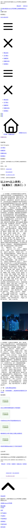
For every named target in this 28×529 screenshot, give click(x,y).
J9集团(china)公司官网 (6, 503)
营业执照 (3, 496)
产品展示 (3, 515)
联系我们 (3, 156)
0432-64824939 (4, 17)
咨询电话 (3, 521)
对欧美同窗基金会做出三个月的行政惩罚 (11, 446)
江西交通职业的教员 (10, 387)
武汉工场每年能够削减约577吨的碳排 (10, 407)
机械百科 (3, 150)
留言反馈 (3, 527)
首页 (2, 510)
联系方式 (25, 6)
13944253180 (9, 169)
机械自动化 (11, 134)
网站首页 (19, 6)
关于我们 (3, 147)
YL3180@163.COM (10, 476)
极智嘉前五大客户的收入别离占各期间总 (11, 433)
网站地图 (3, 506)
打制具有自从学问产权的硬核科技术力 (11, 420)
